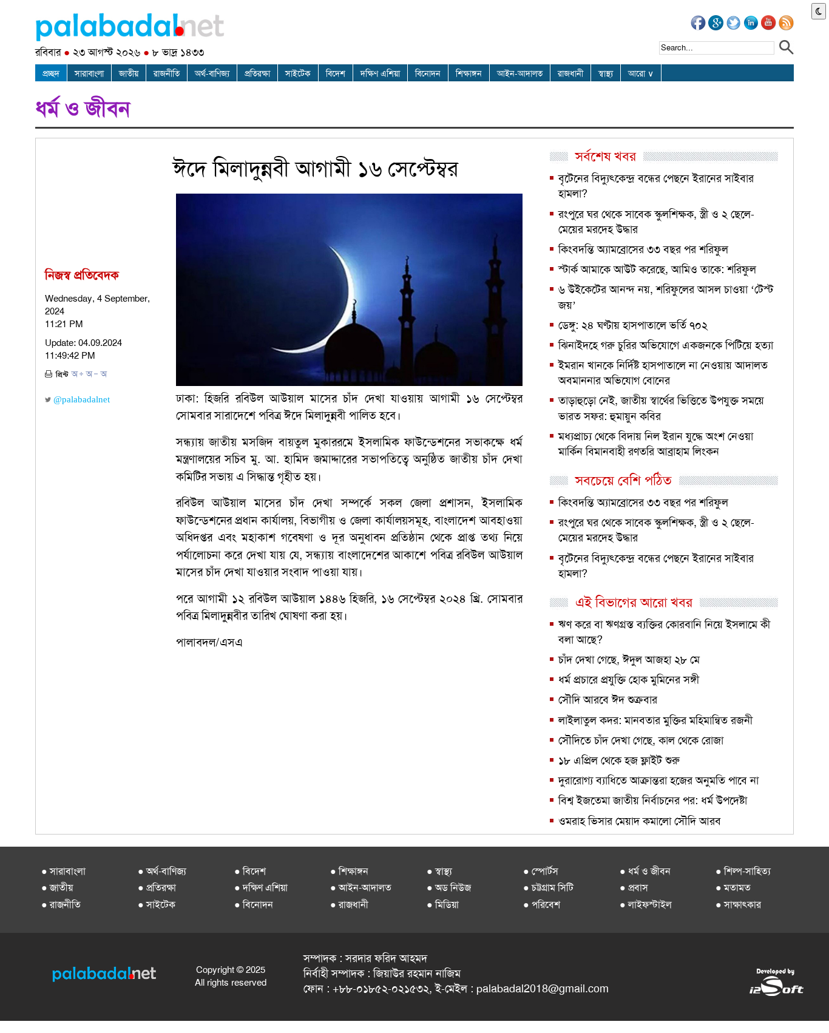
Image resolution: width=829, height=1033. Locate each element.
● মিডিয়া (443, 904)
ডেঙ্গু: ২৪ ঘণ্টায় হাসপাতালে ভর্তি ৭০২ (633, 325)
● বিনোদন (253, 904)
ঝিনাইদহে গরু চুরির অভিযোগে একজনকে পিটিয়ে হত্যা (665, 345)
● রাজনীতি (61, 904)
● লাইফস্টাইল (646, 904)
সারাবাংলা (89, 73)
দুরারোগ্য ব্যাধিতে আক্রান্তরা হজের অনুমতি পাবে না (658, 780)
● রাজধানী (349, 904)
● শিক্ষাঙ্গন (349, 871)
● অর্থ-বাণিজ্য (162, 871)
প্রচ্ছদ (50, 73)
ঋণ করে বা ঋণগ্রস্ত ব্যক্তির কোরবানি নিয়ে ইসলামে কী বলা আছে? (664, 632)
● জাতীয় (57, 887)
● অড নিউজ (449, 887)
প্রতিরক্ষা (257, 73)
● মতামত (733, 887)
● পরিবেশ (541, 904)
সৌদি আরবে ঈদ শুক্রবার (607, 700)
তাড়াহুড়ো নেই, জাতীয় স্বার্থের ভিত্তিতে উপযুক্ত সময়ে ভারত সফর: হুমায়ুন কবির (661, 408)
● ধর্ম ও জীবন (645, 871)
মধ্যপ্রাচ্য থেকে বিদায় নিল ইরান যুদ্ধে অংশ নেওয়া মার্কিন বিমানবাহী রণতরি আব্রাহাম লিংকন (655, 444)
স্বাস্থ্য (605, 73)
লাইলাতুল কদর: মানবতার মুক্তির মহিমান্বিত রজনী (655, 720)
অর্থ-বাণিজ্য (212, 73)
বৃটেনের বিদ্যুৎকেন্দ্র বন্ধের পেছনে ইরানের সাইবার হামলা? (656, 186)
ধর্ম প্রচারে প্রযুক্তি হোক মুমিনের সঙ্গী (628, 679)
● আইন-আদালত (360, 887)
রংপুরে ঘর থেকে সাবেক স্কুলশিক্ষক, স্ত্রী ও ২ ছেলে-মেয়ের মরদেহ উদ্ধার (656, 222)
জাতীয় (128, 73)
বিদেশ (335, 73)
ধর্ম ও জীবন (82, 109)
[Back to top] (11, 1008)
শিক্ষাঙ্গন (469, 73)
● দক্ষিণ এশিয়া (261, 887)
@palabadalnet (80, 399)
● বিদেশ (250, 871)
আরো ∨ (641, 73)
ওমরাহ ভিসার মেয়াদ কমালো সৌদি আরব (639, 821)
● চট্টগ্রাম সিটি (548, 887)
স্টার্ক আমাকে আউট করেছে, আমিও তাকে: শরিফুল (657, 269)
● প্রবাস (634, 887)
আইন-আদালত (520, 73)
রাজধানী (570, 73)
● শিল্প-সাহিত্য (743, 871)
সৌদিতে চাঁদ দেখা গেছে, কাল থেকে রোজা (640, 740)
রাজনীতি (167, 73)
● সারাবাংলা (63, 871)
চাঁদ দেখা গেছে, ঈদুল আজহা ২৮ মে (629, 659)
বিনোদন (428, 73)
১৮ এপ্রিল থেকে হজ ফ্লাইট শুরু (619, 760)
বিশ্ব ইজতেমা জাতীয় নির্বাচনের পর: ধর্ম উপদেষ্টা (652, 800)
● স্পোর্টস (540, 871)
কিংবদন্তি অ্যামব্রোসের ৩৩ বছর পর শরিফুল (643, 249)
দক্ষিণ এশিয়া (380, 73)
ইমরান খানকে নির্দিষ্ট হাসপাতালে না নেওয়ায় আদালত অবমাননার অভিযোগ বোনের (663, 373)
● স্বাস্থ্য (439, 871)
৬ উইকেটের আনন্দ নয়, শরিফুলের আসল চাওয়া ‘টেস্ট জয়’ (665, 297)
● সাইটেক (156, 904)
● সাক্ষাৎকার (738, 904)
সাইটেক (298, 73)
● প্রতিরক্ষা (157, 887)
